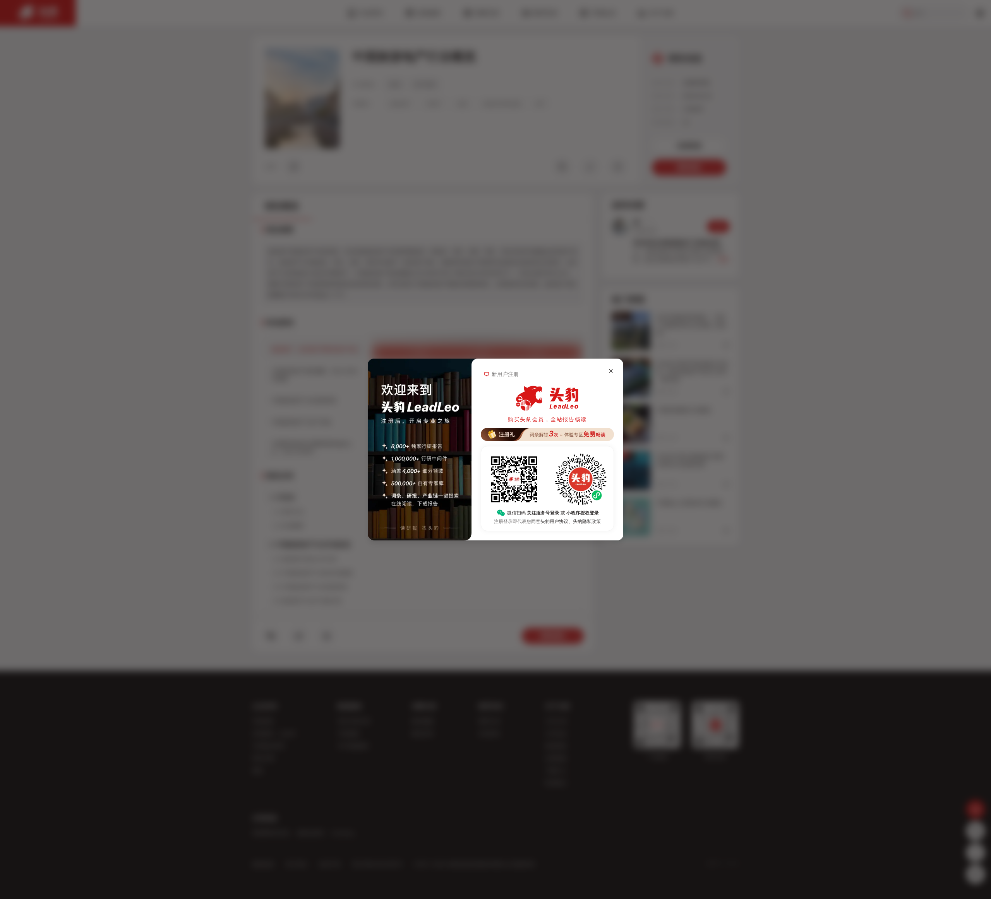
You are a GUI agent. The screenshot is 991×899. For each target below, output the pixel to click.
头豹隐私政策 (587, 521)
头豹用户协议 (554, 521)
